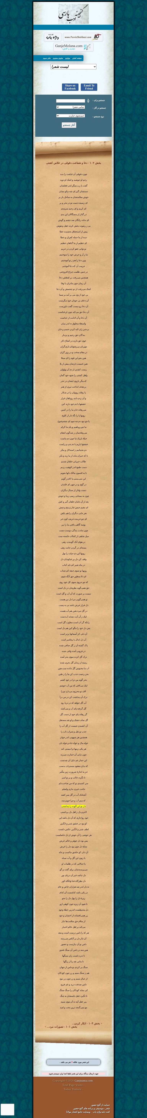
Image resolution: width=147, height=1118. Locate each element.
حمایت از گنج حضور (100, 1105)
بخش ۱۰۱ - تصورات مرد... (62, 1026)
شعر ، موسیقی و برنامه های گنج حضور (91, 1108)
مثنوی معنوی (58, 58)
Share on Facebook (70, 87)
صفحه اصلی (77, 58)
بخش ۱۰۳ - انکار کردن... (86, 1023)
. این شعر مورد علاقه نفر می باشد (74, 1062)
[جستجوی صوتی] (88, 100)
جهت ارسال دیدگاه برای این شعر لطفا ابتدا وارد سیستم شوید (73, 1074)
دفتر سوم (47, 58)
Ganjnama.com (84, 1080)
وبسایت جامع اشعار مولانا (78, 1112)
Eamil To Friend (89, 87)
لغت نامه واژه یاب (101, 1112)
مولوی (67, 58)
